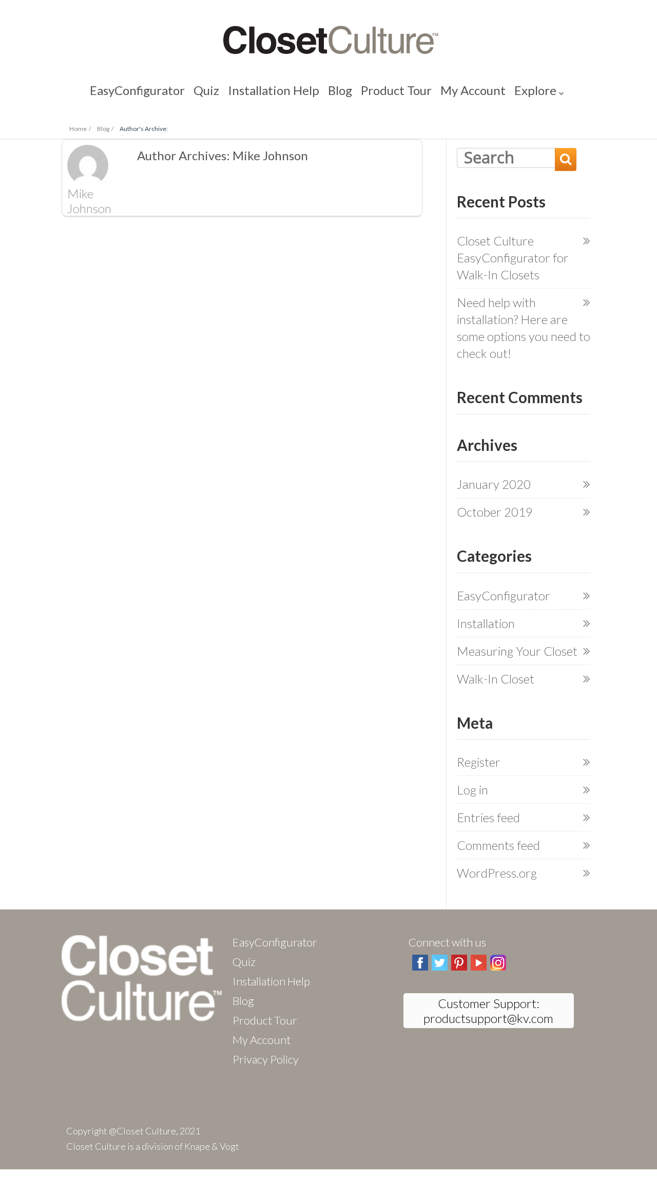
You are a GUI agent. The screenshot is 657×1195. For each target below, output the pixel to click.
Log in (472, 789)
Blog (334, 92)
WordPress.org (497, 872)
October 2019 (495, 511)
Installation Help (286, 92)
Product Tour (377, 92)
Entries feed (488, 817)
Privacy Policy (266, 1059)
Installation (486, 623)
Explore (480, 92)
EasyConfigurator (186, 92)
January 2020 (494, 484)
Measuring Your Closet (517, 650)
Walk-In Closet (495, 678)
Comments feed (498, 845)
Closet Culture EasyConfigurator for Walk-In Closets (513, 257)
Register (478, 761)
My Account (434, 92)
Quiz (237, 92)
